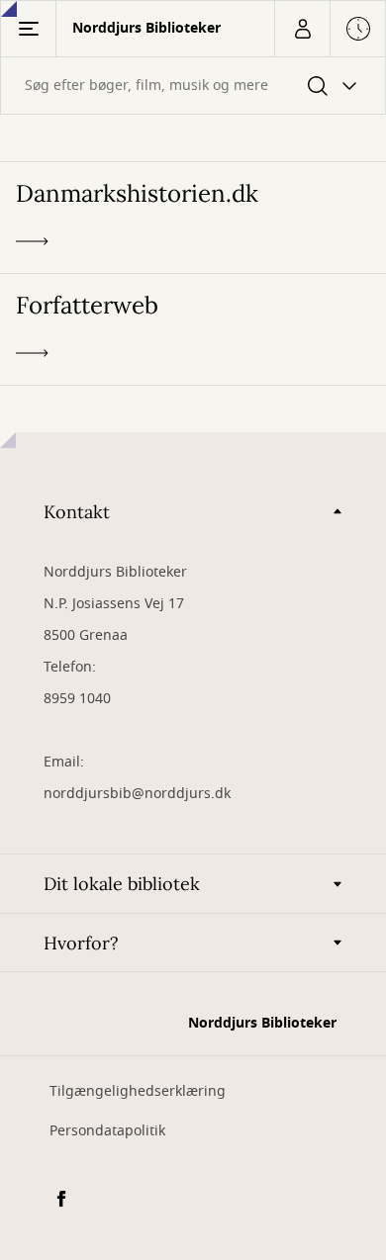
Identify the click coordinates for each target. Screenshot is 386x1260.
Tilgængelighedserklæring (137, 1091)
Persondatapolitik (107, 1131)
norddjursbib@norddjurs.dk (137, 793)
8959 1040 (77, 698)
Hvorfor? (81, 943)
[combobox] (193, 85)
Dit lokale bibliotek (122, 883)
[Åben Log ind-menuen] (302, 28)
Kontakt (77, 511)
